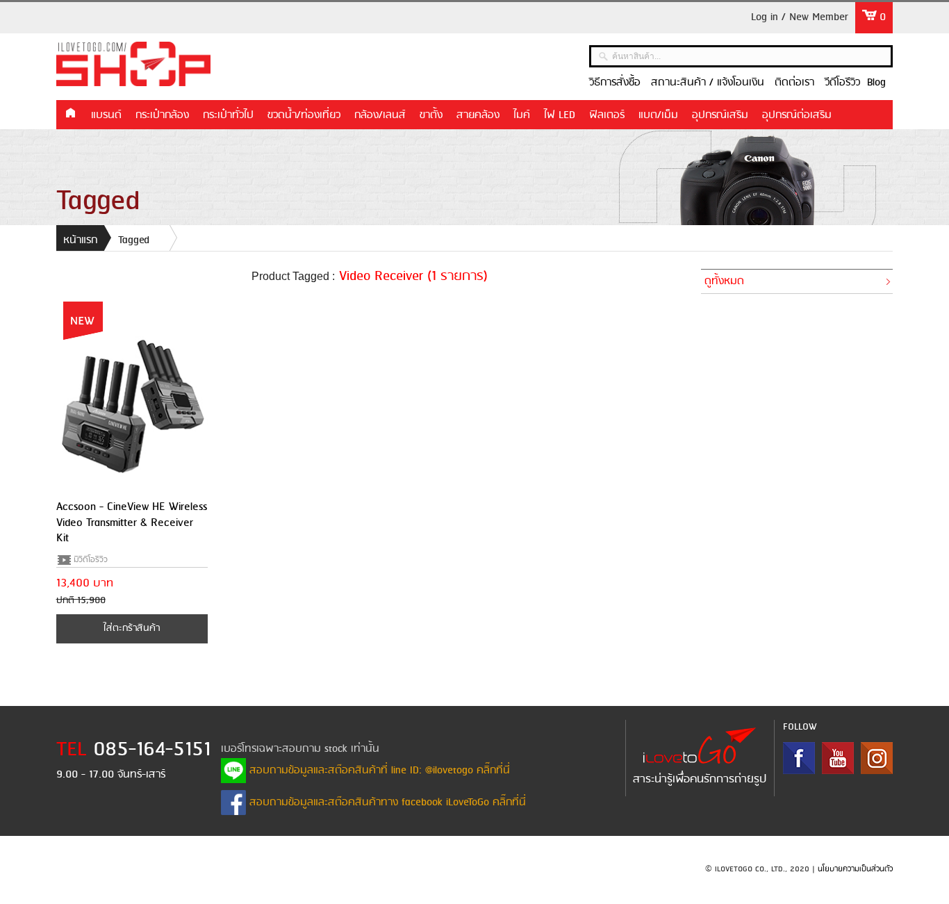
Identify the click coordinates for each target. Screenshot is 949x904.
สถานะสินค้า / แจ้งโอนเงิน (707, 83)
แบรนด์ (106, 115)
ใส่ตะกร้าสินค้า (132, 628)
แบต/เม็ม (658, 115)
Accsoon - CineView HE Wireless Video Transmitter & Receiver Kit (131, 523)
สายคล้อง (478, 115)
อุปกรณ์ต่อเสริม (797, 115)
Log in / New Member (799, 17)
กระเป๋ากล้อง (162, 115)
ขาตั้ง (431, 115)
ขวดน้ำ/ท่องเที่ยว (303, 115)
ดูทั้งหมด (724, 281)
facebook (799, 758)
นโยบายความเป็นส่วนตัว (855, 869)
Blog (876, 83)
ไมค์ (521, 115)
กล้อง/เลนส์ (380, 115)
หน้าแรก (70, 114)
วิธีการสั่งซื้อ (615, 83)
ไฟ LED (559, 115)
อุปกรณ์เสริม (720, 115)
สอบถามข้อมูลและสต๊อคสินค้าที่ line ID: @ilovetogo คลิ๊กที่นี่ (378, 771)
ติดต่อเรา (794, 83)
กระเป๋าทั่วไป (228, 115)
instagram (877, 758)
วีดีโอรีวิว (842, 83)
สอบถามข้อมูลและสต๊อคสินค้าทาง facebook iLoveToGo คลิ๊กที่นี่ (386, 803)
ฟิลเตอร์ (607, 115)
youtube (838, 758)
